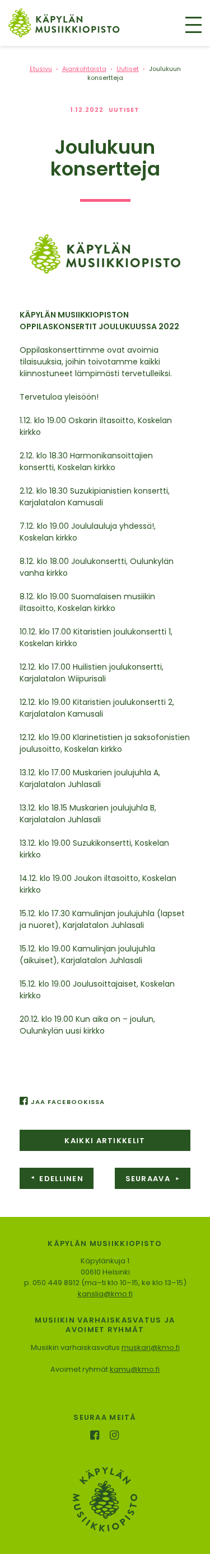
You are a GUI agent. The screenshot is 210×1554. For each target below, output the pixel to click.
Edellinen (56, 1178)
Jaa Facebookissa (68, 1101)
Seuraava (152, 1178)
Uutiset (124, 109)
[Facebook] (96, 1436)
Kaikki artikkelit (104, 1140)
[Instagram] (115, 1436)
